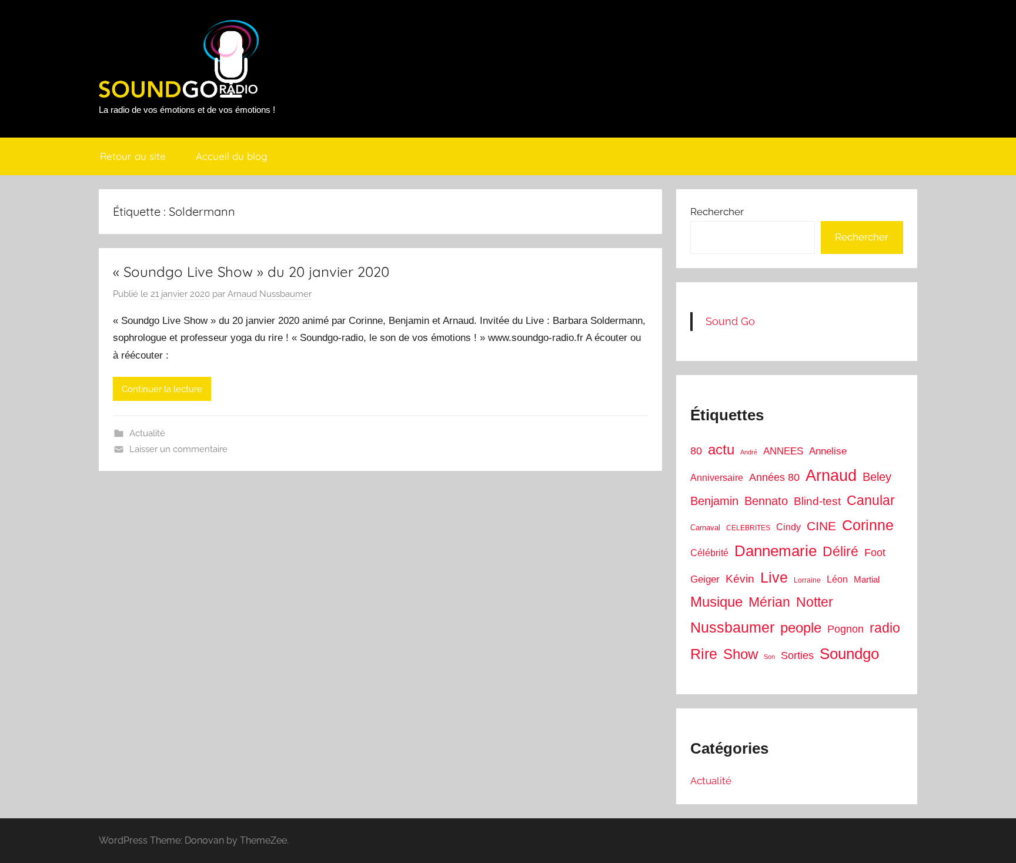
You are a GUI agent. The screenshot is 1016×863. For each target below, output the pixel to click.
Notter (814, 602)
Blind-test (817, 501)
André (748, 452)
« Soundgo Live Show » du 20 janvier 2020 (251, 271)
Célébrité (709, 553)
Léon (837, 579)
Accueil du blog (232, 156)
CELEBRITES (748, 528)
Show (740, 654)
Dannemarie (775, 551)
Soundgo (849, 654)
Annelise (828, 451)
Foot (874, 552)
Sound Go (730, 321)
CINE (821, 526)
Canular (871, 500)
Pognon (845, 629)
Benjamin (714, 500)
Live (774, 577)
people (800, 627)
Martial (867, 579)
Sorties (797, 655)
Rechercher (717, 212)
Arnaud (831, 475)
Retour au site (133, 156)
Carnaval (705, 527)
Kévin (740, 579)
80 (696, 451)
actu (721, 449)
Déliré (840, 551)
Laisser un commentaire (178, 449)
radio (885, 627)
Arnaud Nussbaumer (270, 294)
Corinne (868, 525)
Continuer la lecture (162, 389)
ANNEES (783, 451)
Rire (703, 654)
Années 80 (774, 477)
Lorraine (807, 580)
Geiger (705, 579)
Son (769, 656)
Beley (877, 476)
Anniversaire (716, 477)
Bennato (766, 500)
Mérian (769, 602)
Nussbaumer (732, 627)
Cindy (788, 527)
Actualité (147, 433)
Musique (716, 602)
